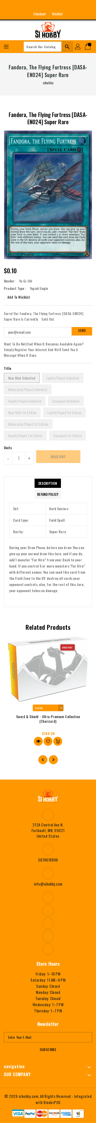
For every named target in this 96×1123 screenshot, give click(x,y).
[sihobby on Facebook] (29, 6)
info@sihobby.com (48, 884)
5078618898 (48, 860)
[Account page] (78, 46)
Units (8, 447)
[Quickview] (38, 741)
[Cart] (88, 46)
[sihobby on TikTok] (67, 6)
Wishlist (57, 13)
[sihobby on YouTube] (48, 6)
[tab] (48, 483)
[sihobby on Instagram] (38, 6)
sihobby (48, 82)
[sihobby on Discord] (57, 6)
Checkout (39, 13)
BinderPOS (52, 1102)
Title (8, 368)
